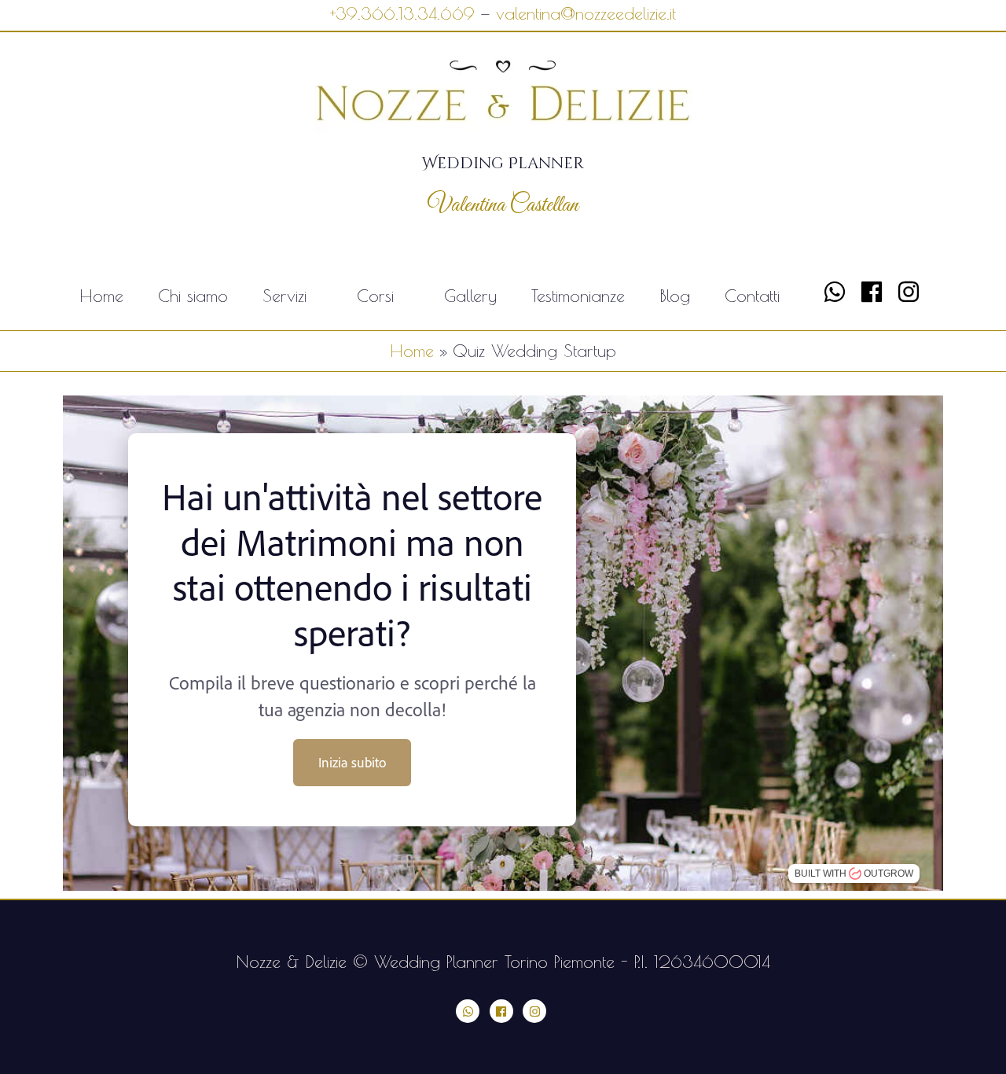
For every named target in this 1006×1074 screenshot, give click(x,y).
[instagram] (912, 291)
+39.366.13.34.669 (402, 13)
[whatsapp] (838, 291)
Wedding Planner (503, 163)
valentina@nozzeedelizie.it (586, 13)
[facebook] (875, 291)
